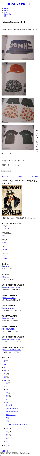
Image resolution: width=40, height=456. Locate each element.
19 (5, 361)
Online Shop (8, 14)
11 (7, 386)
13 (5, 380)
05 (7, 428)
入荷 (7, 418)
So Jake (4, 242)
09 (7, 393)
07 (7, 399)
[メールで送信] (2, 171)
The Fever (5, 249)
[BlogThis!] (4, 171)
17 (5, 367)
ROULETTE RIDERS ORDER (16, 424)
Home (6, 8)
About (6, 10)
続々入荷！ (10, 405)
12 (7, 383)
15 (5, 374)
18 (5, 364)
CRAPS (4, 235)
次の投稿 (5, 176)
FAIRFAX (5, 258)
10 (7, 389)
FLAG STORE (7, 228)
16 (5, 370)
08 (7, 396)
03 (7, 435)
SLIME (4, 256)
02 (7, 438)
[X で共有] (6, 171)
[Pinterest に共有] (10, 171)
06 (7, 402)
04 (7, 432)
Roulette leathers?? (12, 408)
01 (7, 441)
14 (5, 377)
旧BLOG (5, 451)
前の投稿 (35, 176)
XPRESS (19, 4)
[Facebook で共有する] (8, 171)
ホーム (20, 176)
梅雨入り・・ (10, 415)
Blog (5, 16)
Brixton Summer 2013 (13, 411)
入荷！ (8, 421)
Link (5, 12)
